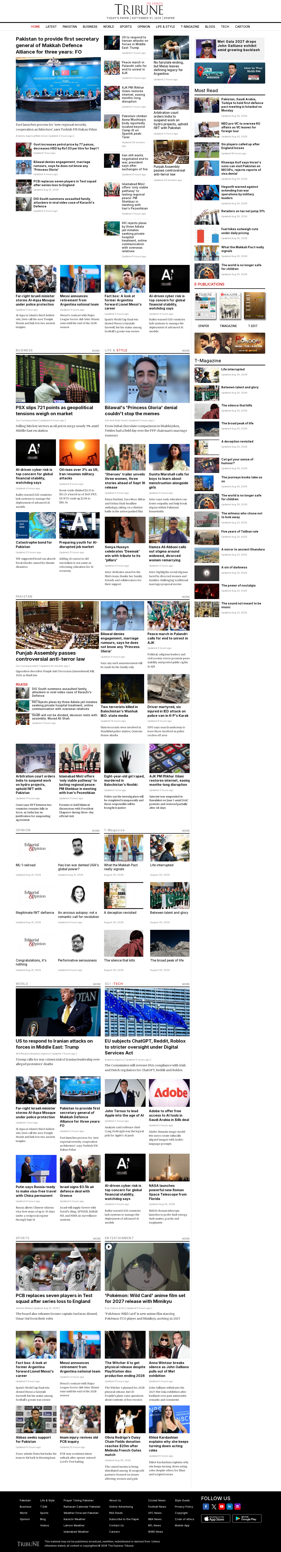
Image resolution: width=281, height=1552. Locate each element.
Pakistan (70, 26)
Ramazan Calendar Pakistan (82, 1506)
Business (90, 26)
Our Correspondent (27, 420)
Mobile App (182, 1525)
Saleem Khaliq (24, 1308)
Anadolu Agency (25, 135)
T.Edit (43, 1506)
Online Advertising (121, 1506)
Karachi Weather (74, 1519)
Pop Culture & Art (115, 1308)
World (108, 26)
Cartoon (242, 26)
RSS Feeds (116, 1512)
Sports (126, 26)
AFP (18, 1053)
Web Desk (41, 135)
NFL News (154, 1525)
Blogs (210, 26)
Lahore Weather (74, 1525)
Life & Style (165, 26)
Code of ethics (184, 1519)
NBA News (155, 1519)
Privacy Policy (184, 1506)
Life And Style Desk (116, 420)
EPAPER (169, 18)
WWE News (155, 1531)
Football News (157, 1506)
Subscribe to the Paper (124, 1519)
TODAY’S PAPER (118, 18)
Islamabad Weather (76, 1531)
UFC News (155, 1512)
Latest (51, 26)
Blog (43, 1519)
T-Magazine (190, 26)
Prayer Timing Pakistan (79, 1500)
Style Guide (182, 1500)
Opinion (143, 26)
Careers (114, 1531)
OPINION (23, 830)
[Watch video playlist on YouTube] (229, 73)
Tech (225, 26)
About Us (115, 1500)
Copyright (181, 1512)
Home (35, 26)
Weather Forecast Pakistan (81, 1512)
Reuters (25, 1053)
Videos (44, 1525)
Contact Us (116, 1525)
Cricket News (157, 1500)
